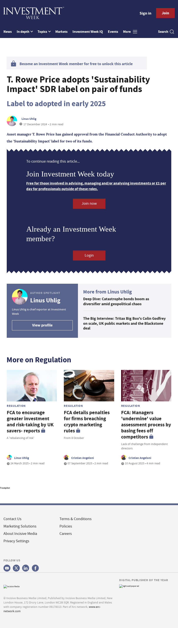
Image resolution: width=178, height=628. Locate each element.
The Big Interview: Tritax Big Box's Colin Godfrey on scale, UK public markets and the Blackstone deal (124, 323)
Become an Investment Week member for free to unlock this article (76, 63)
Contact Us (12, 518)
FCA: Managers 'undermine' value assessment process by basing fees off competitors (146, 424)
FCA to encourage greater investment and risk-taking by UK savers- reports (30, 421)
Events (113, 31)
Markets (61, 31)
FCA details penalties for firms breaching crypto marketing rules (87, 421)
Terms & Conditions (75, 518)
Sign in (145, 13)
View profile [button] (42, 325)
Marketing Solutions (19, 526)
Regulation (16, 406)
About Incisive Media (20, 533)
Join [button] (165, 13)
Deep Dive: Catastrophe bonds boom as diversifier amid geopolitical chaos (116, 301)
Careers (65, 533)
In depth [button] (23, 31)
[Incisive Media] (11, 586)
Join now (89, 203)
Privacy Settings (16, 541)
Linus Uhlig (28, 119)
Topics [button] (43, 31)
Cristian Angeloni (82, 458)
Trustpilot (5, 487)
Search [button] (163, 31)
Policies (65, 526)
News (7, 31)
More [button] (127, 31)
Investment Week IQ (88, 31)
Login (89, 255)
